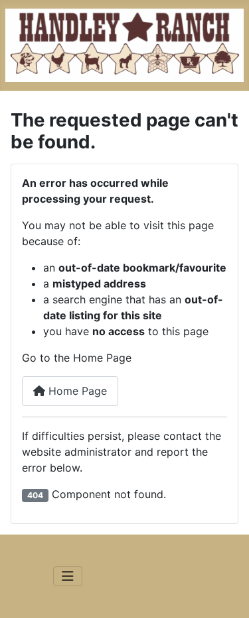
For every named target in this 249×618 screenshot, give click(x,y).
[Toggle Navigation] (67, 576)
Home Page (76, 390)
